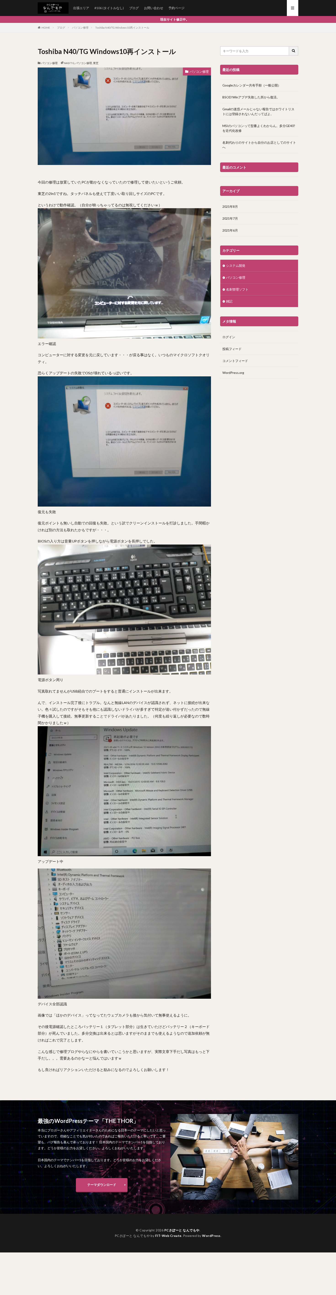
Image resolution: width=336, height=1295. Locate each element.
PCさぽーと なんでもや (182, 1230)
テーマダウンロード (101, 1185)
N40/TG (69, 63)
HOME (46, 27)
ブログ (134, 8)
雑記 (229, 301)
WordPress (211, 1236)
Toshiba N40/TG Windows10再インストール (122, 27)
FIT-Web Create (168, 1236)
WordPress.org (233, 373)
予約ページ (176, 8)
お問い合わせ (153, 8)
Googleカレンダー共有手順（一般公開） (251, 85)
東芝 (96, 63)
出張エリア (81, 8)
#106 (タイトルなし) (109, 8)
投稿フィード (232, 349)
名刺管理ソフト (237, 289)
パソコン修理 (80, 27)
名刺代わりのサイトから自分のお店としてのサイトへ (259, 144)
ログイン (228, 337)
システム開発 (235, 265)
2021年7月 (230, 218)
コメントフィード (235, 361)
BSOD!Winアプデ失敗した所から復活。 (251, 97)
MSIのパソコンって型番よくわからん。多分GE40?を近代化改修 (258, 128)
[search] (293, 51)
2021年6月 (230, 230)
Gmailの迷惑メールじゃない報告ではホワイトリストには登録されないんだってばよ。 (258, 111)
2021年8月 (230, 206)
